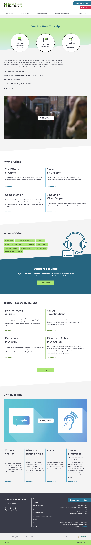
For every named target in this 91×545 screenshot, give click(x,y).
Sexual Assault (27, 248)
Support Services (42, 13)
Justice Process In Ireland (62, 13)
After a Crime (25, 13)
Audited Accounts (38, 512)
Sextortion (41, 248)
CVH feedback (83, 526)
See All (45, 370)
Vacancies (36, 526)
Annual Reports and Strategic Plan (42, 516)
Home (35, 498)
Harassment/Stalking (25, 241)
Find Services (45, 283)
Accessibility (7, 536)
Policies (35, 519)
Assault (40, 241)
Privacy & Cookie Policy (18, 536)
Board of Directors (38, 505)
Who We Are (36, 502)
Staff (34, 509)
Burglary (9, 241)
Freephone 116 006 (82, 3)
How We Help (9, 13)
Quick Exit (85, 7)
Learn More (9, 186)
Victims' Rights (82, 13)
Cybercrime (29, 244)
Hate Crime (42, 244)
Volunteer (36, 523)
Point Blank (81, 542)
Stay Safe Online (30, 536)
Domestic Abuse (11, 248)
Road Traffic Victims (13, 252)
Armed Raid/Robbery (13, 244)
